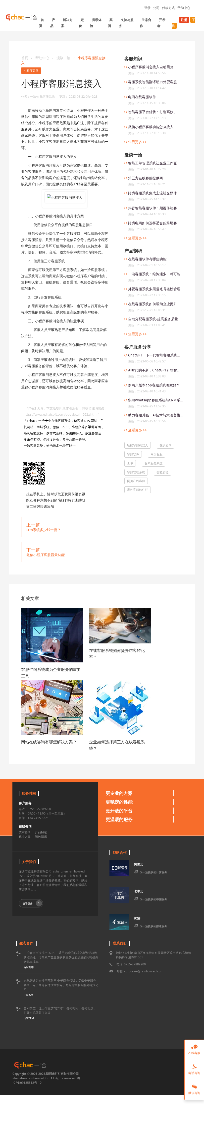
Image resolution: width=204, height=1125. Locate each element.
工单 (130, 463)
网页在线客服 (136, 481)
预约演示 (41, 837)
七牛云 (138, 891)
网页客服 (156, 454)
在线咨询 (165, 445)
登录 (147, 7)
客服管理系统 (136, 472)
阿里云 (138, 864)
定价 (81, 22)
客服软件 (133, 454)
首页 (41, 22)
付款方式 (168, 7)
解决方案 (67, 22)
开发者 (161, 22)
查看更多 (28, 903)
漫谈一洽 (63, 57)
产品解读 (41, 832)
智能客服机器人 (137, 445)
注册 (184, 19)
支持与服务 (126, 22)
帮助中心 (183, 7)
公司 (156, 7)
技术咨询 (25, 832)
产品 (52, 22)
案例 (110, 22)
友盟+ (138, 918)
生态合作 (145, 22)
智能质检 (162, 472)
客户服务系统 (153, 463)
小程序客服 (31, 70)
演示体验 (96, 22)
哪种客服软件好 (137, 490)
